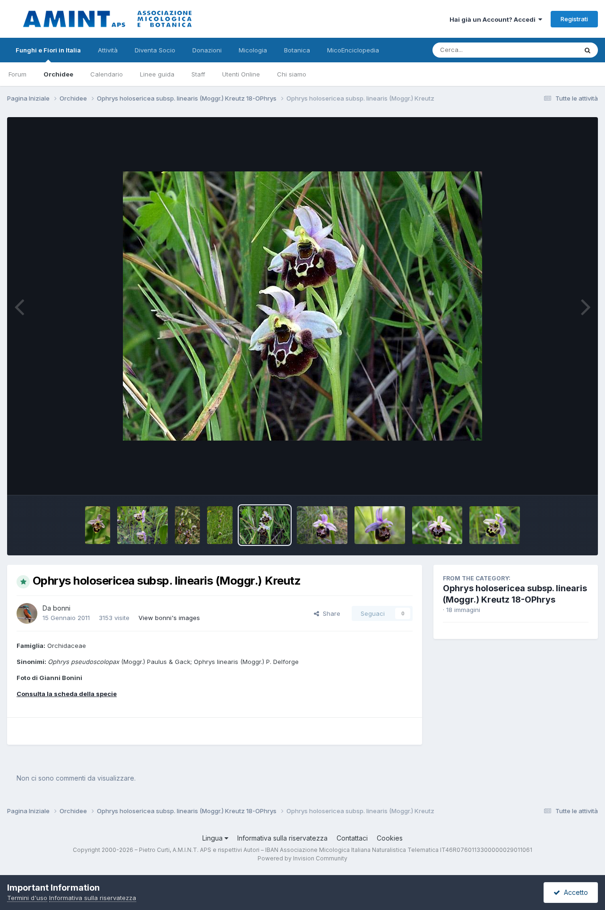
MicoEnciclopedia (353, 50)
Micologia (253, 50)
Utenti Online (241, 74)
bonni (61, 608)
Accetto (574, 892)
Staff (198, 74)
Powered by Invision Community (302, 858)
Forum (17, 74)
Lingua (213, 838)
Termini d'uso (27, 897)
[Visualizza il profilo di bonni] (27, 613)
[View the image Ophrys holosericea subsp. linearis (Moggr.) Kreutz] (97, 525)
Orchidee (58, 74)
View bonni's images (169, 617)
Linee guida (157, 74)
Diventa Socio (155, 50)
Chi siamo (291, 74)
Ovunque (551, 49)
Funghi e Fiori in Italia (48, 50)
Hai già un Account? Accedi (493, 19)
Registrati (574, 19)
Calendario (106, 74)
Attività (108, 50)
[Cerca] (587, 50)
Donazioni (207, 50)
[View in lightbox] (302, 306)
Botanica (297, 50)
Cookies (390, 838)
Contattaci (352, 838)
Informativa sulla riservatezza (282, 838)
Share (329, 613)
